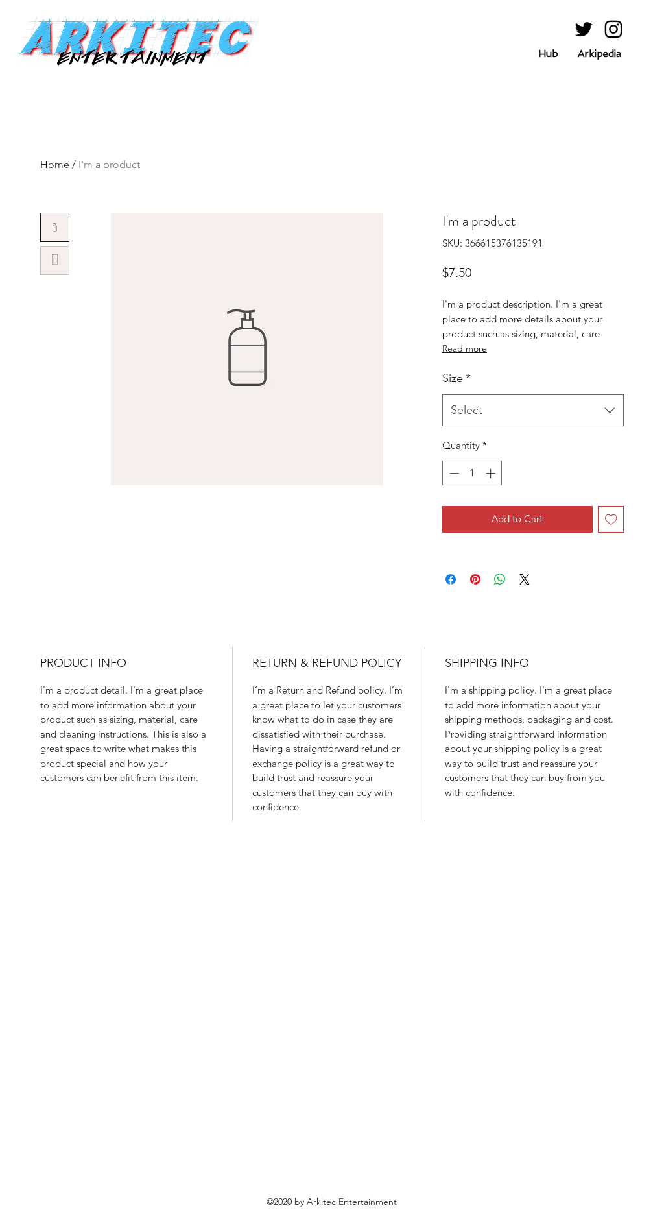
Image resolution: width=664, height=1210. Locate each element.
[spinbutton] (472, 473)
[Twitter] (583, 29)
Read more (464, 348)
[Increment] (492, 473)
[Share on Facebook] (450, 579)
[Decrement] (453, 473)
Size (456, 378)
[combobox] (533, 410)
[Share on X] (524, 579)
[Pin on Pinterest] (475, 579)
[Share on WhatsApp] (500, 579)
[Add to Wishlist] (611, 519)
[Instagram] (613, 29)
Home (54, 164)
